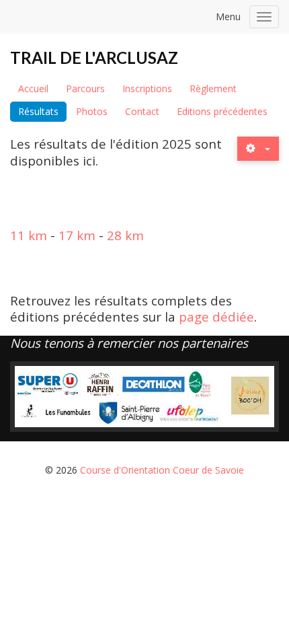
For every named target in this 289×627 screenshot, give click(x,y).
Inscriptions (147, 88)
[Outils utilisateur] (258, 148)
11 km (28, 235)
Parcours (85, 88)
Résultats (38, 111)
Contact (142, 111)
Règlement (213, 88)
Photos (92, 111)
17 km (76, 235)
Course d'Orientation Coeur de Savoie (162, 470)
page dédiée (216, 316)
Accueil (33, 88)
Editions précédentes (222, 111)
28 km (125, 235)
